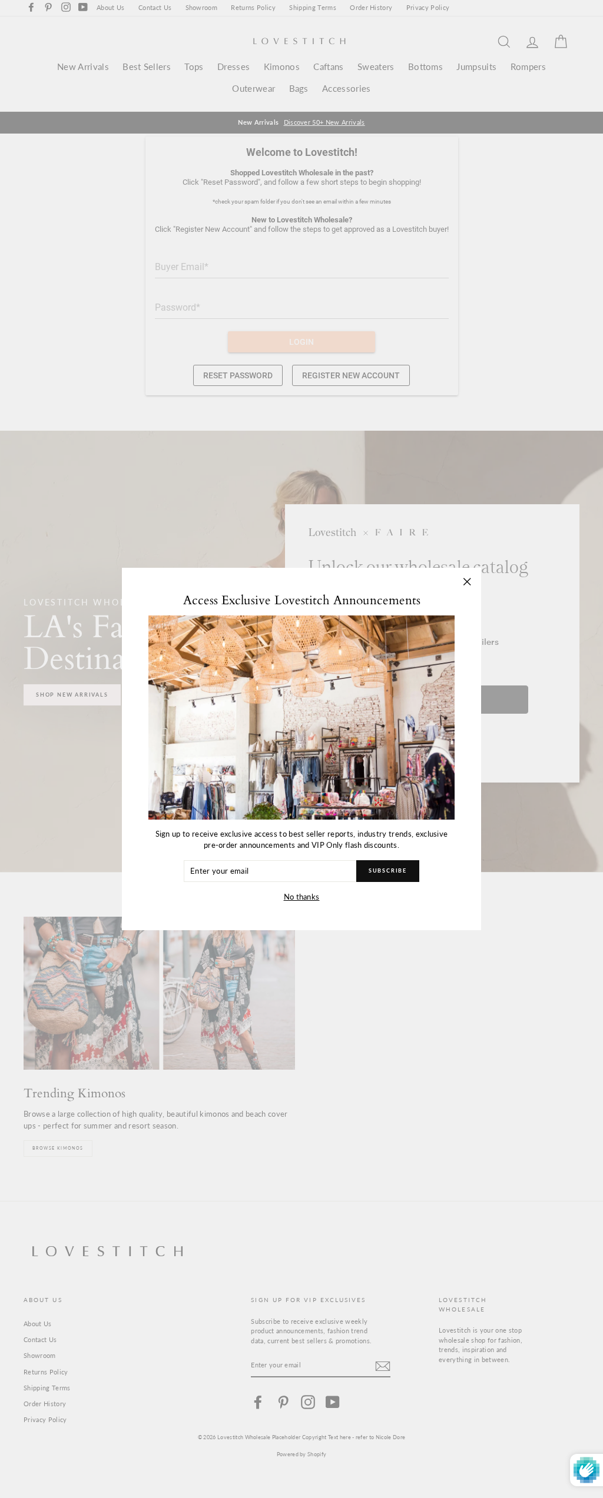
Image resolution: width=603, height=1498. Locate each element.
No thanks (302, 896)
